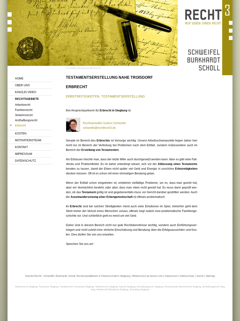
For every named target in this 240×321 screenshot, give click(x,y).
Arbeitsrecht (22, 104)
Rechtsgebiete (27, 99)
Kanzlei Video (25, 92)
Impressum (23, 154)
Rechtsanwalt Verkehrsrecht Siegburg (183, 287)
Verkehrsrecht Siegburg (26, 287)
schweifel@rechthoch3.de (99, 127)
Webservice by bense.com (147, 275)
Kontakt (21, 147)
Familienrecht (23, 110)
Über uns (22, 85)
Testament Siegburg (48, 287)
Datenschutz (25, 160)
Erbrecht (20, 125)
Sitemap (210, 275)
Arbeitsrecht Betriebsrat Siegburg (112, 289)
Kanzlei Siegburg (127, 287)
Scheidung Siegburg (139, 289)
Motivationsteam (28, 140)
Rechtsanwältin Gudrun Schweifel (104, 123)
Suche (200, 275)
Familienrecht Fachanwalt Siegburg (77, 287)
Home (19, 78)
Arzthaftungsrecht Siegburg (150, 287)
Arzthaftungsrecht (26, 120)
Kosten (20, 133)
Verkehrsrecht (24, 115)
